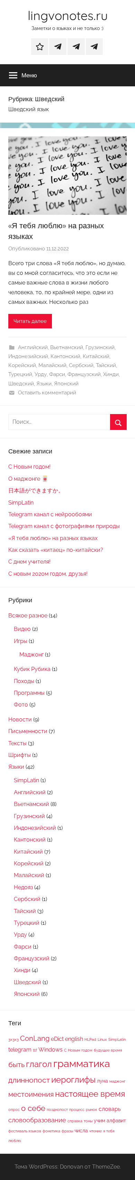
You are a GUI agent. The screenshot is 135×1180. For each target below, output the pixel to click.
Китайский (96, 356)
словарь (110, 1109)
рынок (91, 1109)
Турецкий (20, 374)
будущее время (108, 1050)
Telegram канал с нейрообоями (50, 514)
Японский (66, 384)
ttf (35, 1050)
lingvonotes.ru (68, 15)
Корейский (22, 365)
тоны (88, 1121)
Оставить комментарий (47, 393)
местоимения (31, 1095)
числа (81, 1130)
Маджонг (31, 654)
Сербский (81, 365)
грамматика (81, 1063)
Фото (21, 704)
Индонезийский (28, 356)
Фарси (57, 374)
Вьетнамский (66, 347)
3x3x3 (13, 1039)
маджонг (117, 1081)
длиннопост (29, 1080)
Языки (44, 384)
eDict (57, 1039)
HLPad (90, 1039)
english (74, 1039)
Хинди (111, 374)
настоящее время (90, 1094)
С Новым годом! (29, 466)
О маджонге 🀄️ (28, 479)
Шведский (21, 384)
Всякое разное (27, 615)
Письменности (27, 731)
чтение (95, 1131)
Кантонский (65, 356)
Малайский (52, 365)
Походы (24, 681)
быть (16, 1064)
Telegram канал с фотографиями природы (64, 526)
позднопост (57, 1109)
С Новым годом (78, 1050)
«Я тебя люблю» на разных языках (53, 538)
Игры (20, 641)
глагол (39, 1064)
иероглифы (73, 1080)
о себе (33, 1108)
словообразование (37, 1120)
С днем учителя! (29, 561)
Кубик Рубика (32, 669)
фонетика (51, 1131)
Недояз (23, 887)
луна (102, 1081)
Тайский (106, 365)
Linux (102, 1039)
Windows (50, 1049)
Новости (20, 719)
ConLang (35, 1039)
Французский (84, 374)
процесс (76, 1109)
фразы (67, 1131)
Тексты (17, 743)
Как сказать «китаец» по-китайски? (55, 550)
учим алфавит (110, 1120)
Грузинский (100, 347)
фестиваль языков (24, 1131)
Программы (29, 693)
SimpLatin (21, 502)
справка (75, 1121)
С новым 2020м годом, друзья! (48, 573)
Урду (41, 374)
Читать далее (30, 321)
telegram (20, 1049)
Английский (33, 347)
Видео (22, 629)
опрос (14, 1109)
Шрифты (19, 755)
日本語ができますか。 (36, 490)
